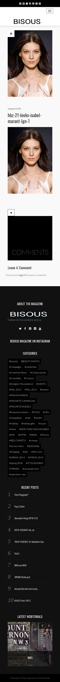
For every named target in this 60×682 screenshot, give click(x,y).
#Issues (42, 423)
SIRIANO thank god (22, 577)
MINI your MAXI (20, 565)
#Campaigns (15, 367)
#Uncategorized (30, 468)
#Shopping (14, 451)
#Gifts (46, 412)
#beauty (13, 361)
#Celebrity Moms (18, 372)
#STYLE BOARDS (34, 463)
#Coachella (15, 378)
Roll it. (17, 553)
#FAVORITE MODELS (20, 406)
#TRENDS (14, 468)
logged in (22, 275)
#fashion (44, 389)
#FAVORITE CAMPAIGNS (22, 400)
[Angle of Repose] (33, 643)
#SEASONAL (33, 446)
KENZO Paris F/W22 (22, 600)
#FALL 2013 (15, 389)
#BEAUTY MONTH (30, 361)
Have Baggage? (21, 494)
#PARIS (33, 434)
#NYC (12, 434)
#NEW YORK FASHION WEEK (34, 429)
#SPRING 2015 (36, 457)
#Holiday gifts (28, 423)
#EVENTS (41, 384)
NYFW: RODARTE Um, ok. (24, 530)
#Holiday (13, 423)
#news (12, 429)
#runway (33, 440)
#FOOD (36, 412)
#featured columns (18, 412)
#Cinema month (38, 372)
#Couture (29, 378)
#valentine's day (17, 474)
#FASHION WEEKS (18, 395)
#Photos (44, 434)
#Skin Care (36, 451)
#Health (38, 417)
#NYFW (22, 434)
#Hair (28, 417)
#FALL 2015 (31, 389)
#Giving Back (15, 417)
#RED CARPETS (17, 440)
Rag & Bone (19, 506)
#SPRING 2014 (17, 457)
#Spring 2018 (16, 463)
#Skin (25, 451)
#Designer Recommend (21, 384)
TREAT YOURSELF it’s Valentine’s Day (29, 541)
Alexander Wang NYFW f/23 (26, 518)
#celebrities (31, 367)
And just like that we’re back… (26, 588)
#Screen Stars (16, 446)
